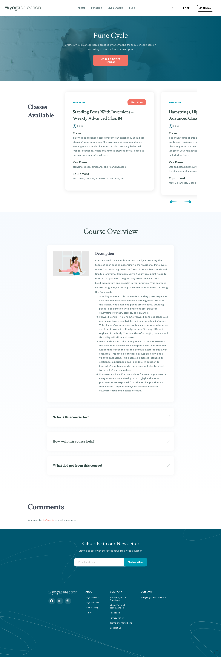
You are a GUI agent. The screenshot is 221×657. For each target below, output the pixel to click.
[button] (173, 8)
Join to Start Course (110, 60)
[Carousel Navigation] (129, 202)
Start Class (136, 102)
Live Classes (115, 8)
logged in (48, 520)
